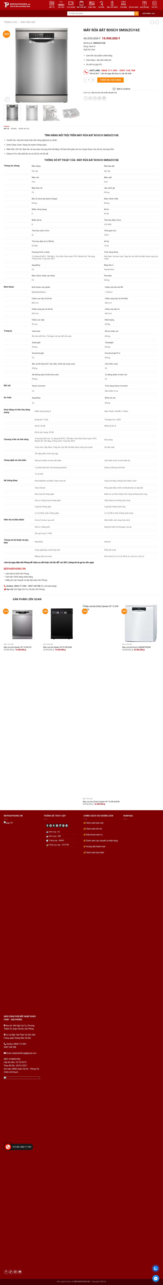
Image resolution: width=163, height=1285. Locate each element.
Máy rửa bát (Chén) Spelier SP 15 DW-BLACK (101, 802)
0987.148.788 (127, 70)
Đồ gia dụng (133, 7)
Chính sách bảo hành (95, 852)
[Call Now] (8, 1147)
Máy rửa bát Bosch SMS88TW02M (136, 647)
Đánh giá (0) (24, 129)
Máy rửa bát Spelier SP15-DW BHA (57, 647)
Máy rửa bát (81, 7)
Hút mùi (61, 7)
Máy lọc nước (112, 7)
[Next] (75, 64)
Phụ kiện (123, 7)
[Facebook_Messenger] (155, 1278)
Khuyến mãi (144, 7)
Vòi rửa (101, 7)
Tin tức (154, 7)
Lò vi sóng (71, 7)
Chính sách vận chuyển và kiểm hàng (102, 840)
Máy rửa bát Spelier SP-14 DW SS (17, 647)
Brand (14, 129)
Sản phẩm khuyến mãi (109, 93)
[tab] (6, 128)
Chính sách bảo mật (94, 823)
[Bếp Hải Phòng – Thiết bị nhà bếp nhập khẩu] (21, 5)
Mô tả (6, 129)
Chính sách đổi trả (94, 829)
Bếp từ (51, 7)
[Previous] (8, 64)
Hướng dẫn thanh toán (95, 846)
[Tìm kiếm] (136, 13)
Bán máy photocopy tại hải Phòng (128, 862)
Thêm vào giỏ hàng (110, 80)
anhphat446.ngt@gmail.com (24, 1053)
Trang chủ (10, 22)
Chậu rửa (92, 7)
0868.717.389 (109, 70)
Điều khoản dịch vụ (94, 834)
